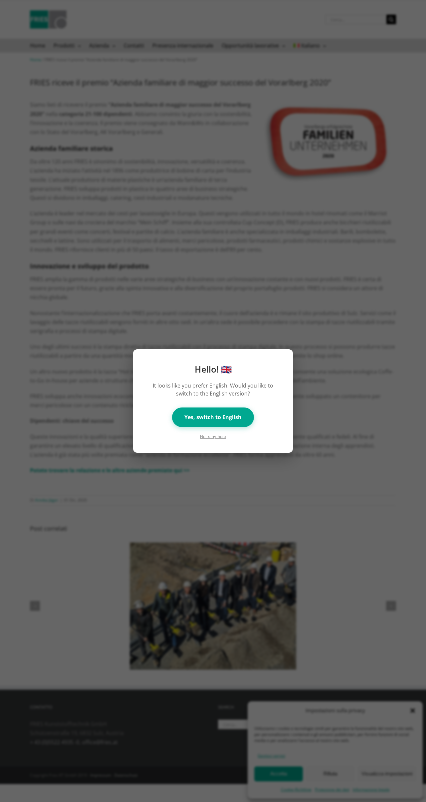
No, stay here (213, 436)
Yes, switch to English (213, 417)
